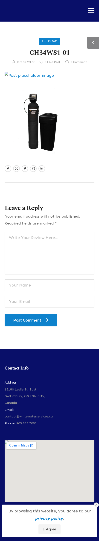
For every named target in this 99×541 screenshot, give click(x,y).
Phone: (10, 423)
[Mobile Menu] (91, 10)
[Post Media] (49, 75)
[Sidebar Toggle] (93, 43)
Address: (11, 382)
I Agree (49, 529)
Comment (78, 62)
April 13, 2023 (50, 41)
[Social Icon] (8, 168)
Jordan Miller (26, 62)
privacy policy (49, 518)
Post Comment (27, 320)
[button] (96, 505)
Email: (9, 410)
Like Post (52, 62)
